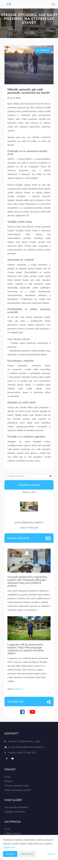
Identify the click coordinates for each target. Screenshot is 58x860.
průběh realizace (12, 833)
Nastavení (51, 854)
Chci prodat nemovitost (16, 807)
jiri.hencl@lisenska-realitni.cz (30, 747)
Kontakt (8, 781)
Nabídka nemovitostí (14, 811)
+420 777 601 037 (26, 752)
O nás (7, 776)
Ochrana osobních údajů (16, 785)
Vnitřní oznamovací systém (17, 790)
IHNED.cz (18, 689)
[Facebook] (22, 713)
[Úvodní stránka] (8, 4)
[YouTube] (33, 713)
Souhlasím (10, 854)
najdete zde (9, 847)
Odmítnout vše (27, 854)
